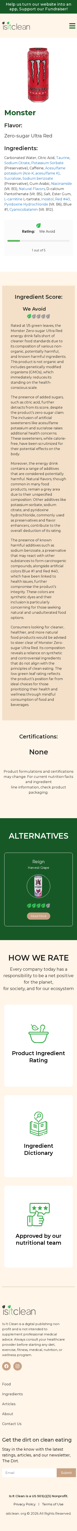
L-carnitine (13, 199)
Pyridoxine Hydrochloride (26, 204)
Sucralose (12, 178)
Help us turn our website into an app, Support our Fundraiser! (38, 6)
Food (6, 1384)
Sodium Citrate (17, 163)
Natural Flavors (32, 189)
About (7, 1414)
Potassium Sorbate (47, 163)
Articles (9, 1404)
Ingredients (12, 1394)
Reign (38, 861)
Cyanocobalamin (23, 209)
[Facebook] (6, 1366)
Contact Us (12, 1424)
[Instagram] (17, 1366)
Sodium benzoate (37, 178)
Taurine (63, 158)
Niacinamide (61, 184)
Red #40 (62, 199)
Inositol (47, 199)
